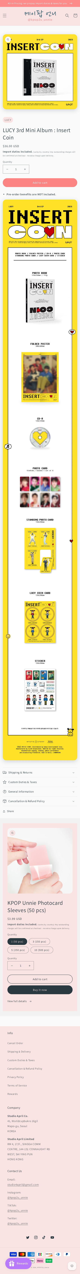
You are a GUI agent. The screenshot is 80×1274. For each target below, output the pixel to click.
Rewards (12, 1094)
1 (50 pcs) (17, 941)
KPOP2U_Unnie (43, 1267)
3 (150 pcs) (39, 941)
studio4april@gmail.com (23, 1184)
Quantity (7, 161)
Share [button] (10, 811)
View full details (17, 1001)
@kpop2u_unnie (17, 1197)
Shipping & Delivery (19, 1051)
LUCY (8, 120)
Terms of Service (17, 1085)
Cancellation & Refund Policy (24, 1068)
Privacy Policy (15, 1077)
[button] (5, 15)
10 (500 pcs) (41, 950)
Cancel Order (15, 1043)
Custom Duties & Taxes (21, 1060)
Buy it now (40, 990)
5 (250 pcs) (18, 950)
